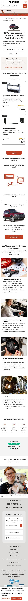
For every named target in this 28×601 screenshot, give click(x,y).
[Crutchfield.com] (14, 2)
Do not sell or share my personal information (14, 559)
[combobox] (14, 6)
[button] (26, 482)
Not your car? (13, 54)
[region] (14, 482)
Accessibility (18, 570)
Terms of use (10, 570)
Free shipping (14, 14)
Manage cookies (14, 556)
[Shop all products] (2, 2)
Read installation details (14, 236)
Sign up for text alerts (13, 532)
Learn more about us (13, 462)
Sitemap (25, 570)
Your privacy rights (14, 553)
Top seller (4, 82)
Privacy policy (14, 549)
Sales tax (3, 570)
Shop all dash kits (14, 152)
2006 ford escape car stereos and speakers (15, 18)
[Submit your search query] (25, 6)
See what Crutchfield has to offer (13, 67)
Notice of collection (14, 562)
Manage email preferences (14, 565)
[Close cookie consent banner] (26, 588)
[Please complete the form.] (21, 525)
